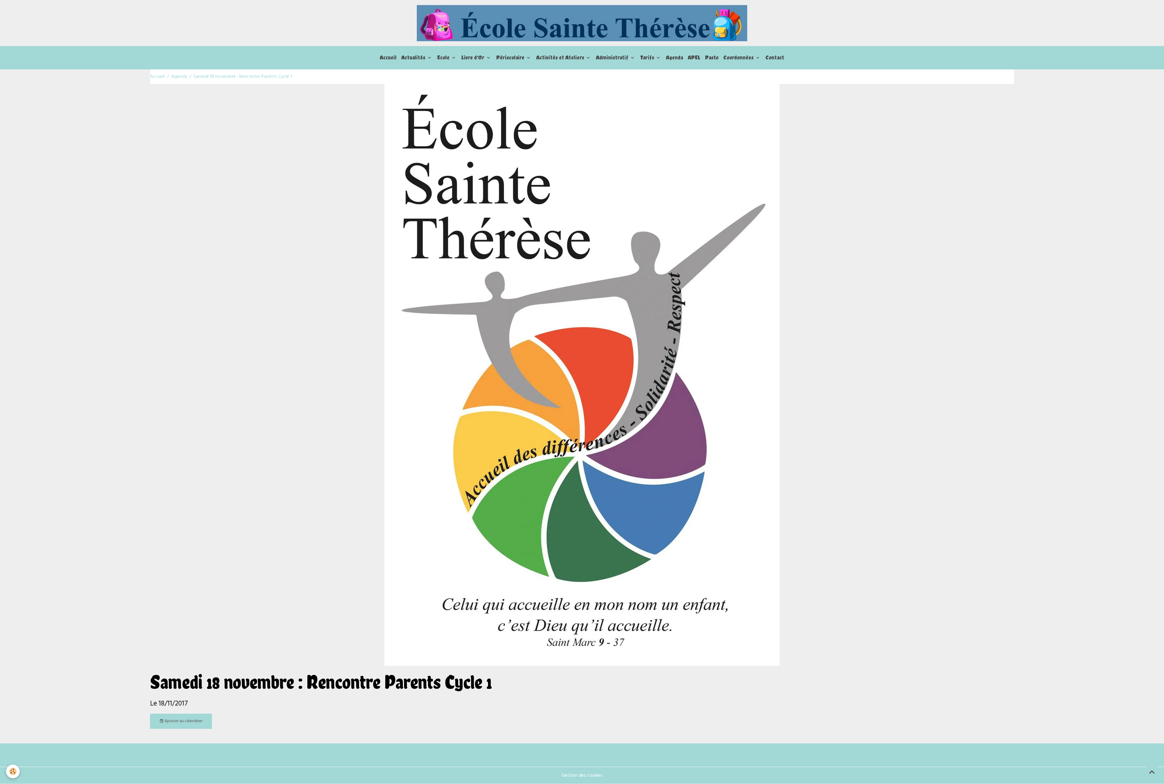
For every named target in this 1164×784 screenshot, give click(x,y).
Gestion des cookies (582, 775)
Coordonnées (739, 57)
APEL (694, 57)
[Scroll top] (1151, 771)
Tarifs (647, 57)
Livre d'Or (473, 57)
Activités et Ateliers (560, 57)
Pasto (711, 57)
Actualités (413, 57)
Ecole (444, 57)
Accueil (388, 57)
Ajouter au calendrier (183, 721)
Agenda (674, 57)
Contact (774, 57)
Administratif (613, 57)
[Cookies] (13, 771)
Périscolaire (511, 57)
